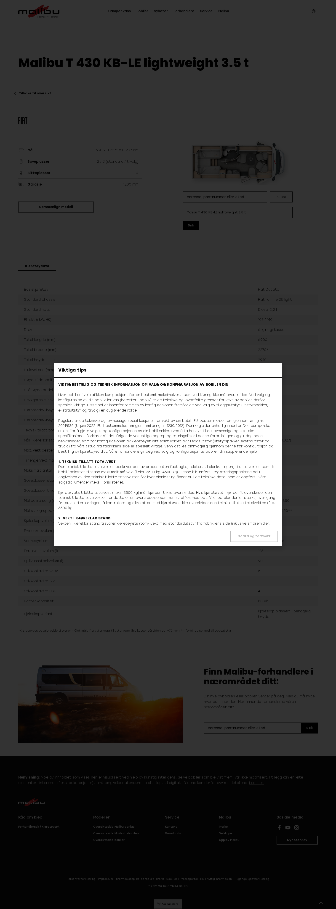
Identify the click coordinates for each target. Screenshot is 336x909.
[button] (254, 536)
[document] (168, 454)
